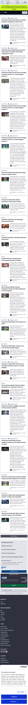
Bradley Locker (17, 251)
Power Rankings (4, 636)
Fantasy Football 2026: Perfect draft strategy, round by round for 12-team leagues (12, 365)
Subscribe (3, 658)
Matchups (3, 637)
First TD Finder (4, 628)
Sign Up (14, 585)
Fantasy (5, 18)
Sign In (25, 12)
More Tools (13, 571)
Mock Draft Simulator (6, 645)
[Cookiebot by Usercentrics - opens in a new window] (20, 667)
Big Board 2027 (4, 643)
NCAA (2, 3)
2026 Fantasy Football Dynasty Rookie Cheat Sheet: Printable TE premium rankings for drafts (13, 51)
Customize (13, 701)
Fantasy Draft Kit (5, 639)
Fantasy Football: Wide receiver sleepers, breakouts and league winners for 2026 (13, 442)
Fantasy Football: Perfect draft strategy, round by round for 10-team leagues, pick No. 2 (13, 107)
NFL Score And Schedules (7, 630)
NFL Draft (3, 619)
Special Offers (4, 660)
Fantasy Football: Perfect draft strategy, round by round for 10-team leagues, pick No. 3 (13, 74)
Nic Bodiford (14, 192)
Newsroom (3, 603)
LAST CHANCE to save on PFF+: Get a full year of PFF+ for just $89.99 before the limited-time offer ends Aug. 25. (14, 8)
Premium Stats (4, 634)
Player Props (4, 626)
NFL (2, 1)
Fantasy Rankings (5, 641)
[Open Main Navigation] (2, 12)
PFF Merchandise (5, 662)
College (2, 618)
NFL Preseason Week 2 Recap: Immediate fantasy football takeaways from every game (13, 288)
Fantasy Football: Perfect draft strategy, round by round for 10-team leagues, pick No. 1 (13, 139)
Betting (2, 612)
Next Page (14, 536)
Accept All (14, 696)
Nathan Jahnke (17, 42)
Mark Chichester (17, 279)
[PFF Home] (5, 12)
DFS (2, 616)
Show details (20, 692)
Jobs (2, 602)
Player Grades (4, 632)
